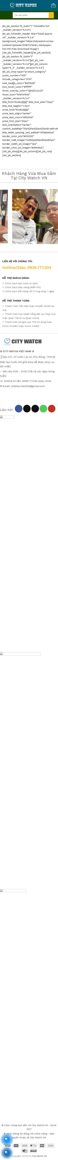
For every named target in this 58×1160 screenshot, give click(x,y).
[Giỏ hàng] (53, 5)
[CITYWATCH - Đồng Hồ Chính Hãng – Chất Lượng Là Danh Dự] (23, 5)
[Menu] (6, 15)
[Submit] (51, 15)
